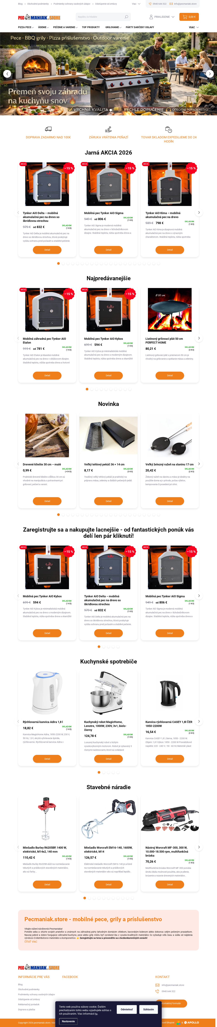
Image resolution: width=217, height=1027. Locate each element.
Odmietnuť (127, 1009)
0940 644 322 (168, 991)
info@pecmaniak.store (173, 985)
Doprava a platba (26, 1009)
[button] (8, 73)
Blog (20, 4)
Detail (47, 249)
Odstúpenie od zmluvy (106, 4)
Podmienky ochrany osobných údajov (72, 4)
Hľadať (126, 17)
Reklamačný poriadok (28, 1004)
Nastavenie (68, 1021)
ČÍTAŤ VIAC (30, 941)
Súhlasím (148, 1009)
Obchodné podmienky (38, 4)
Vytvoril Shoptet (166, 1022)
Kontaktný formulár (171, 1003)
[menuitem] (26, 27)
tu (96, 1013)
